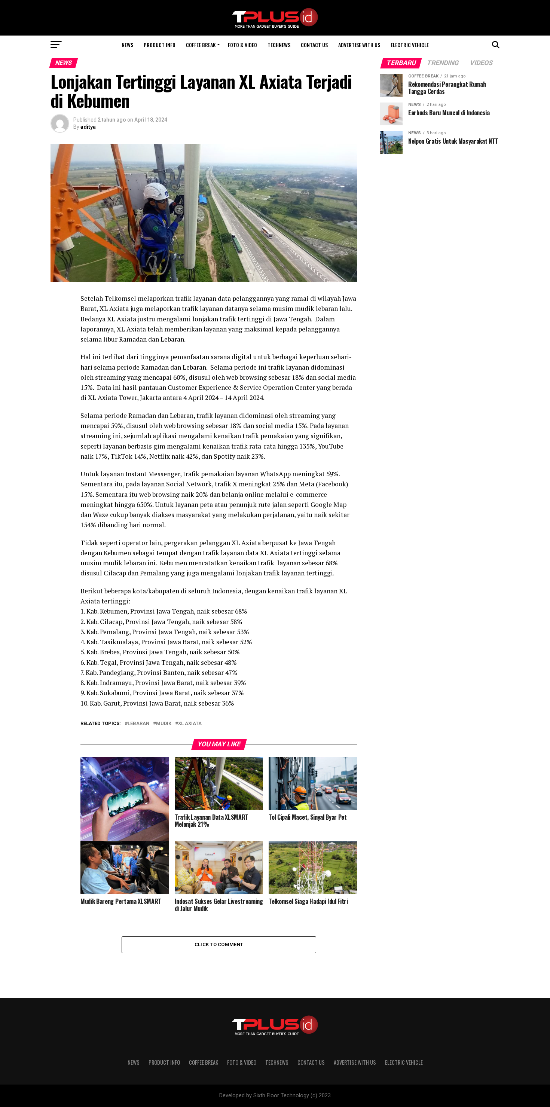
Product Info (159, 45)
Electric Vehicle (410, 45)
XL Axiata (190, 723)
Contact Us (314, 45)
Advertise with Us (359, 45)
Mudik (163, 723)
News (127, 45)
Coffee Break (201, 45)
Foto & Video (242, 45)
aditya (88, 127)
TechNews (279, 45)
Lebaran (138, 723)
